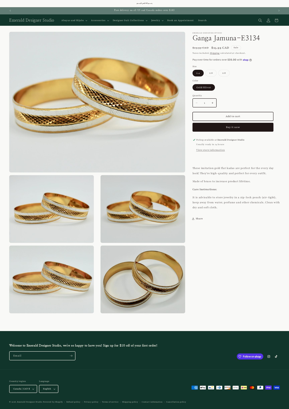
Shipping (215, 53)
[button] (74, 20)
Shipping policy (130, 402)
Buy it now (233, 127)
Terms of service (110, 402)
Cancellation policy (176, 402)
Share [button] (199, 218)
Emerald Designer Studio (29, 402)
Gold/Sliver (203, 87)
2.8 (226, 73)
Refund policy (73, 402)
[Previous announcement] (10, 10)
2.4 (198, 73)
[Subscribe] (71, 355)
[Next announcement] (279, 10)
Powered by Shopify (53, 402)
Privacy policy (91, 402)
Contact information (152, 402)
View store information (210, 150)
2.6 (213, 73)
